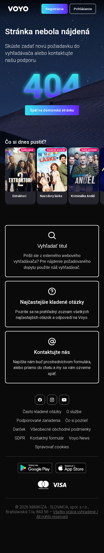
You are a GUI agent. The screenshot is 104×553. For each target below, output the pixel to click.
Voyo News (79, 438)
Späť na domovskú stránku (52, 110)
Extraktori (19, 196)
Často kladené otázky (42, 411)
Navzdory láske (51, 196)
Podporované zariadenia (38, 420)
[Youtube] (64, 400)
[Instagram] (52, 400)
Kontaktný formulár (47, 438)
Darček (19, 429)
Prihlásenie (83, 9)
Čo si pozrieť (76, 420)
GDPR (20, 438)
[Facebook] (40, 400)
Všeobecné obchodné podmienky (61, 429)
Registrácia (54, 9)
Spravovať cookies (52, 447)
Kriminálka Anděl (83, 196)
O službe (74, 411)
